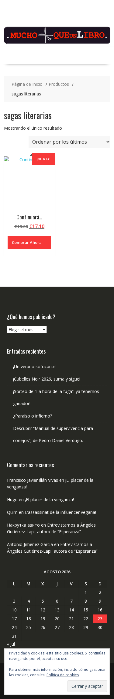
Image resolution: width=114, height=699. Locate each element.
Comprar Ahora (27, 242)
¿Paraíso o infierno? (32, 416)
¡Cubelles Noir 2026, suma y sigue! (46, 379)
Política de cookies (63, 674)
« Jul (11, 644)
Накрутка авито (23, 525)
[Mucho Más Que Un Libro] (57, 42)
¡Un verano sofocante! (35, 366)
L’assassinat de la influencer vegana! (60, 512)
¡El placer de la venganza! (49, 499)
